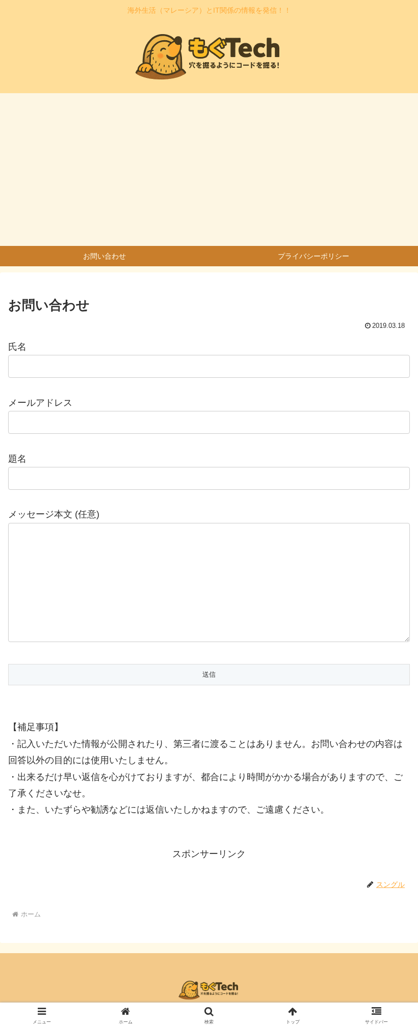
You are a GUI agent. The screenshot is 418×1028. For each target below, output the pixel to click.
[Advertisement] (209, 169)
